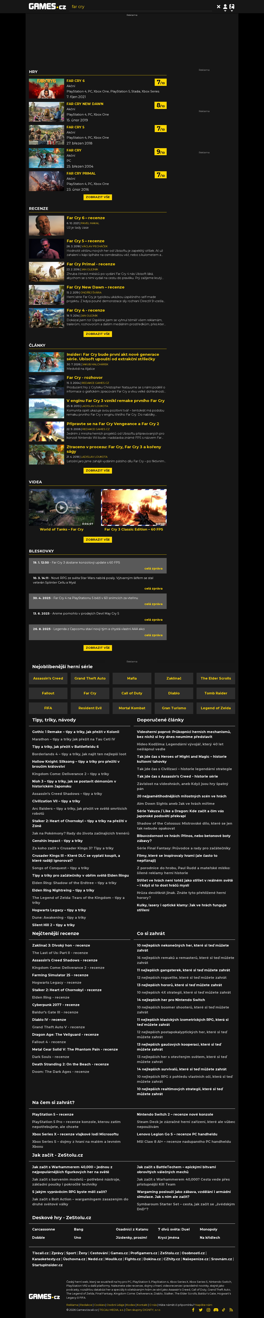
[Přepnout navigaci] (225, 7)
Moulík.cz (113, 1259)
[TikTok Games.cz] (223, 1310)
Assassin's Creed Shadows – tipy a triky (67, 794)
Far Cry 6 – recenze (86, 217)
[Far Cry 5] (46, 135)
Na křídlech (210, 1238)
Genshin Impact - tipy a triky (57, 841)
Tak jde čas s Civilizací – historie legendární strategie (184, 769)
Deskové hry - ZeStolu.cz (61, 1217)
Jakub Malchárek (95, 364)
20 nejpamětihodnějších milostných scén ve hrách (181, 796)
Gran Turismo (174, 708)
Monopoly (208, 1229)
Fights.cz (133, 1259)
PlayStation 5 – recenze (53, 1114)
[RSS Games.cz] (231, 1310)
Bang (78, 1229)
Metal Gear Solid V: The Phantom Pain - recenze (75, 1049)
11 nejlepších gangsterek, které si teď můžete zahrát (183, 970)
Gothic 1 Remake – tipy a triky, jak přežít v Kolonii (75, 732)
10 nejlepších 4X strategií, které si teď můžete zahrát (184, 992)
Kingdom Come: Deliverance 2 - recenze (68, 968)
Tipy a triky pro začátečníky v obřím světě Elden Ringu (80, 875)
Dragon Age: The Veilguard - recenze (65, 1035)
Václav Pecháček (95, 246)
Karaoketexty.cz (46, 1259)
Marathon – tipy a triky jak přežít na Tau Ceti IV (73, 739)
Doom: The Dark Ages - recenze (60, 1072)
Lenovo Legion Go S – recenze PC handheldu (177, 1134)
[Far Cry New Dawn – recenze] (46, 295)
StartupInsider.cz (47, 1265)
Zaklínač (173, 678)
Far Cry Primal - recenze (91, 264)
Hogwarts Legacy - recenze (56, 983)
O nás (153, 1304)
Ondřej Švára (90, 292)
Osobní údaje (115, 1304)
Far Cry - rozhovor (85, 377)
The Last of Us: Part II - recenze (60, 953)
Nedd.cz (95, 1259)
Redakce (86, 1304)
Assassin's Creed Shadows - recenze (65, 960)
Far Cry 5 (75, 127)
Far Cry (74, 150)
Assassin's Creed (48, 678)
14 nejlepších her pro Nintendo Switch (171, 1000)
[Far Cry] (46, 158)
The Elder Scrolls (216, 678)
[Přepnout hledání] (218, 7)
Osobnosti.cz (193, 1253)
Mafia (132, 678)
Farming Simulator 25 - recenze (60, 975)
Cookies (99, 1304)
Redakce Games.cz (95, 382)
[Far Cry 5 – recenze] (46, 248)
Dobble (38, 1238)
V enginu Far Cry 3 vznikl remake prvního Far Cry (116, 400)
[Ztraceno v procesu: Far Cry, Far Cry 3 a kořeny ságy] (46, 454)
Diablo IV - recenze (49, 1020)
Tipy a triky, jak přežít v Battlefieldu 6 (65, 747)
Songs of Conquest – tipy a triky (60, 868)
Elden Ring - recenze (51, 997)
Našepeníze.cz (196, 1259)
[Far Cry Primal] (46, 181)
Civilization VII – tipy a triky (56, 801)
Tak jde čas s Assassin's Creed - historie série (177, 776)
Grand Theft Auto (90, 678)
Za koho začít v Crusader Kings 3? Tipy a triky (73, 848)
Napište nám (203, 1304)
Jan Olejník (89, 269)
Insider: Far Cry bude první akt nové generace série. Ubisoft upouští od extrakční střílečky (113, 356)
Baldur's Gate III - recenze (55, 1012)
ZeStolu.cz (169, 1253)
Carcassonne (43, 1229)
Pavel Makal (90, 223)
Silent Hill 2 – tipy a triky (53, 925)
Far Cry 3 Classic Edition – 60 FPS (134, 529)
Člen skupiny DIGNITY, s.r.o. (143, 1309)
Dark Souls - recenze (50, 1057)
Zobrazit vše (98, 197)
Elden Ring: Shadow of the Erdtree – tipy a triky (74, 883)
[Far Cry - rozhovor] (46, 385)
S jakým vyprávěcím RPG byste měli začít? (69, 1192)
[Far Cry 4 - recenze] (46, 318)
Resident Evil (90, 708)
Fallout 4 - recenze (49, 1042)
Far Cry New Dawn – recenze (96, 287)
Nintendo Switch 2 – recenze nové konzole (175, 1114)
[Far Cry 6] (46, 88)
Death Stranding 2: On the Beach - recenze (70, 1064)
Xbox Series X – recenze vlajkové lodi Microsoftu (75, 1134)
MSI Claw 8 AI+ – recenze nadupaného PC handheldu (184, 1142)
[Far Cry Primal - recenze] (46, 271)
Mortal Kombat (132, 708)
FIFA (48, 708)
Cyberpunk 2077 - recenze (56, 1005)
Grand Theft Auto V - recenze (58, 1027)
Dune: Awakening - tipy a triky (59, 918)
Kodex (131, 1304)
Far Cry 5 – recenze (86, 241)
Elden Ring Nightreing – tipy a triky (63, 890)
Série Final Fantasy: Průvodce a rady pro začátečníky (184, 848)
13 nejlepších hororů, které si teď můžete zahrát (179, 985)
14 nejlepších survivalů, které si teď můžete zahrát (181, 1069)
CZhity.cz (172, 1259)
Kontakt (142, 1304)
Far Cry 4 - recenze (86, 310)
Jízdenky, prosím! (131, 1238)
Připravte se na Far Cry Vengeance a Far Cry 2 (113, 423)
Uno (77, 1238)
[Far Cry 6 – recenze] (46, 225)
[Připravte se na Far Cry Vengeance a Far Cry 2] (46, 431)
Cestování (99, 1253)
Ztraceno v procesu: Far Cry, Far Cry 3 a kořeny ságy (114, 449)
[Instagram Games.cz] (208, 1310)
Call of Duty (131, 693)
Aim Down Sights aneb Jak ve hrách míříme (176, 804)
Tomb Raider (215, 693)
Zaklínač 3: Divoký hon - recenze (61, 945)
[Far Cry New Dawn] (46, 112)
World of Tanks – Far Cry (62, 529)
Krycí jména (168, 1238)
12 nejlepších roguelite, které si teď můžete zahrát (181, 978)
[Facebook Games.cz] (193, 1310)
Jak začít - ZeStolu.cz (57, 1155)
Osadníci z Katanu (132, 1229)
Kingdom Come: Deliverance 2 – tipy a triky (70, 774)
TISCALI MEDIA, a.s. (111, 1309)
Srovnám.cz (221, 1259)
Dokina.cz (152, 1259)
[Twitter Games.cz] (201, 1310)
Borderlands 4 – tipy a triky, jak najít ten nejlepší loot (79, 754)
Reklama (72, 1304)
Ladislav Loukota (94, 406)
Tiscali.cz (40, 1253)
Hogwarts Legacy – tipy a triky (59, 910)
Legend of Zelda (216, 708)
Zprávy (57, 1253)
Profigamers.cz (144, 1253)
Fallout (48, 693)
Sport (71, 1253)
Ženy (83, 1253)
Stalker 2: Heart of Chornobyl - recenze (67, 990)
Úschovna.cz (74, 1259)
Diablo (174, 693)
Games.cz (119, 1253)
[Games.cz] (47, 7)
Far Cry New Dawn (85, 104)
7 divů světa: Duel (174, 1229)
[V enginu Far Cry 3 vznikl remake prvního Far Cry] (46, 408)
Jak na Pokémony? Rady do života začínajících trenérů (80, 833)
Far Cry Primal (81, 173)
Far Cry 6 (76, 81)
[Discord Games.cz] (216, 1310)
